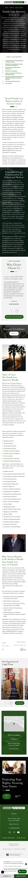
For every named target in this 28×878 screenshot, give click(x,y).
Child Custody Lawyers (10, 446)
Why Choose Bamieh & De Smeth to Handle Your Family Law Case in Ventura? (14, 78)
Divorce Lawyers (8, 456)
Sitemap (23, 849)
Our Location (8, 83)
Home (6, 7)
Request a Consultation (11, 71)
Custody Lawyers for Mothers (12, 453)
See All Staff (19, 703)
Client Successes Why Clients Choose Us (12, 68)
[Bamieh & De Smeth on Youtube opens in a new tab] (18, 832)
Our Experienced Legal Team (12, 81)
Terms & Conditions (7, 849)
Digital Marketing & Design (15, 855)
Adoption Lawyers (9, 441)
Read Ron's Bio (11, 696)
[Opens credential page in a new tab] (15, 649)
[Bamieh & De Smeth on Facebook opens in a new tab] (14, 832)
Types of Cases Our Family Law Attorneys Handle (13, 73)
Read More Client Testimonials (14, 317)
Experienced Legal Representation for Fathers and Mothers (14, 64)
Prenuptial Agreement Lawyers (12, 461)
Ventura (11, 7)
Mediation (6, 512)
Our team (4, 582)
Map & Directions (14, 746)
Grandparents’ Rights (9, 507)
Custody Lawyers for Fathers (11, 451)
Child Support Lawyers (10, 448)
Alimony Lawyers (8, 443)
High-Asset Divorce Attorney (12, 458)
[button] (26, 2)
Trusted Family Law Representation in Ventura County (14, 61)
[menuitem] (9, 832)
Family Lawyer (19, 7)
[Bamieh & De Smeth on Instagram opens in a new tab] (9, 832)
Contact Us (14, 333)
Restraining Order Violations (11, 522)
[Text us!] (22, 872)
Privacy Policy (17, 849)
